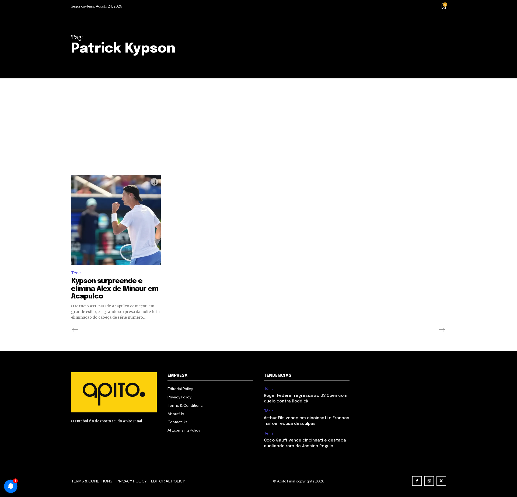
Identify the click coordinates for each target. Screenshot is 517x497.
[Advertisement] (258, 119)
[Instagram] (429, 481)
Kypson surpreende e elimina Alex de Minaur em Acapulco (114, 288)
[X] (441, 481)
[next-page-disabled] (441, 330)
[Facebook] (417, 481)
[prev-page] (75, 330)
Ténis (76, 273)
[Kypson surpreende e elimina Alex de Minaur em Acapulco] (116, 220)
